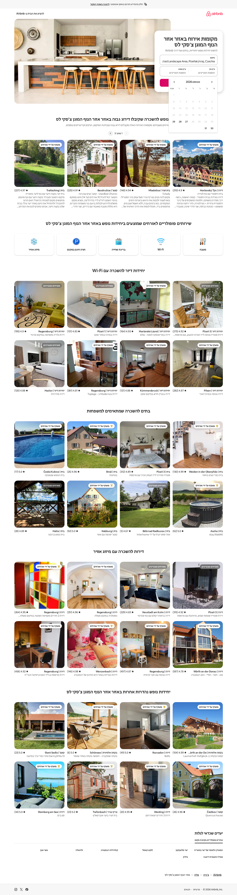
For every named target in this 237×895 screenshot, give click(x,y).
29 (173, 121)
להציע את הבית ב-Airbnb (30, 13)
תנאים (187, 889)
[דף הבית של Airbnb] (214, 13)
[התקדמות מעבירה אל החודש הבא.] (174, 82)
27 (186, 121)
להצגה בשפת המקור (99, 4)
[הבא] (110, 133)
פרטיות (196, 889)
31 (206, 128)
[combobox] (188, 61)
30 (212, 128)
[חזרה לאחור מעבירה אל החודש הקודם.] (212, 82)
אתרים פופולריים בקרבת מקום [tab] (209, 840)
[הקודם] (126, 133)
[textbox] (203, 73)
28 (180, 121)
